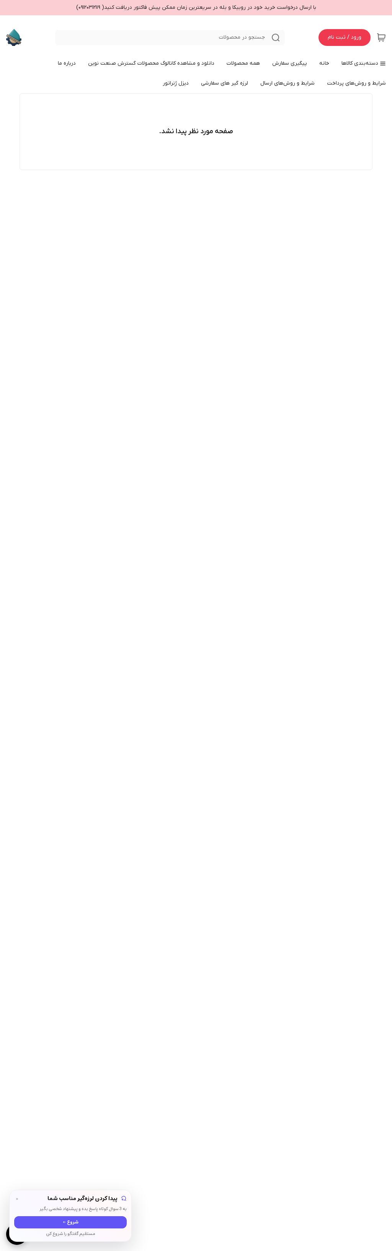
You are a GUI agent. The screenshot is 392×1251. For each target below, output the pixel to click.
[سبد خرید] (381, 37)
